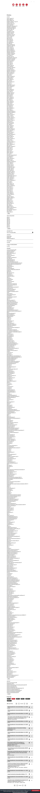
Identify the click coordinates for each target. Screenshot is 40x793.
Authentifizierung (10, 307)
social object (9, 661)
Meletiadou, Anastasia (11, 27)
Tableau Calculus (10, 515)
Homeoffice (9, 378)
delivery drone (9, 565)
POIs (7, 444)
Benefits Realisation (10, 315)
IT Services (9, 388)
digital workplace (10, 569)
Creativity (8, 332)
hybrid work (9, 600)
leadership (9, 611)
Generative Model (10, 371)
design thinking (9, 566)
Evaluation (9, 364)
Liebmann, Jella (9, 140)
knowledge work (10, 608)
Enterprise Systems (10, 360)
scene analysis (9, 651)
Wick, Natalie (9, 205)
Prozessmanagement (10, 461)
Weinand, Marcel (10, 203)
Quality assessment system (12, 463)
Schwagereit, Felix (10, 173)
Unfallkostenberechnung (11, 527)
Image (8, 393)
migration (8, 621)
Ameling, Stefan (9, 77)
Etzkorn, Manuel (10, 101)
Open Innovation (10, 441)
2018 (7, 225)
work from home (10, 677)
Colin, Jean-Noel (9, 90)
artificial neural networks (11, 284)
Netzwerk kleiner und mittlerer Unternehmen (15, 430)
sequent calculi (9, 658)
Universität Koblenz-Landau (12, 530)
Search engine (9, 490)
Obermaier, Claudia (10, 59)
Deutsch (31, 2)
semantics (8, 655)
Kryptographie (9, 274)
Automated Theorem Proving (12, 309)
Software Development (11, 503)
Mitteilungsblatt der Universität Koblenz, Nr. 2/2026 (18, 706)
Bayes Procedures (10, 314)
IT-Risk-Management (10, 390)
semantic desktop (10, 654)
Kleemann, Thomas (10, 128)
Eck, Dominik (9, 99)
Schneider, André (10, 168)
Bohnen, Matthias (10, 86)
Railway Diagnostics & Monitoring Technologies (15, 469)
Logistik (8, 413)
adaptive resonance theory (11, 550)
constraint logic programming (12, 286)
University (8, 282)
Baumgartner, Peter (10, 34)
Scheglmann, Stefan (10, 45)
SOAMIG (8, 484)
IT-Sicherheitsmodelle (11, 391)
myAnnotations (9, 631)
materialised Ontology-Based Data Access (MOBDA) (16, 614)
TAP (7, 513)
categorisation (9, 561)
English (8, 237)
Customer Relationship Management (13, 264)
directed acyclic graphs (11, 570)
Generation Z (9, 370)
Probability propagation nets (12, 456)
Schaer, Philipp (9, 162)
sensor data (9, 657)
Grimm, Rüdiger (9, 20)
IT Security (9, 387)
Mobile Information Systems (12, 422)
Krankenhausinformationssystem (13, 410)
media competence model (11, 617)
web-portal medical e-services (12, 675)
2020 (7, 223)
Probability (9, 455)
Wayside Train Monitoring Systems (13, 538)
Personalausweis (10, 446)
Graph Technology (10, 373)
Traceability (9, 523)
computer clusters (10, 255)
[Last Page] (27, 703)
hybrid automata (10, 598)
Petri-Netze (9, 258)
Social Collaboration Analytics (12, 499)
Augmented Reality (10, 260)
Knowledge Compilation (11, 257)
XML (7, 546)
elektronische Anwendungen (12, 578)
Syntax (8, 511)
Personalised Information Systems (13, 447)
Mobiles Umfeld (9, 423)
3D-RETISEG (9, 297)
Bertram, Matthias (10, 50)
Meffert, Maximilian (10, 144)
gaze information (10, 593)
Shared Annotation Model (11, 496)
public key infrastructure (11, 642)
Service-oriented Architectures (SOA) (13, 495)
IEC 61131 (8, 383)
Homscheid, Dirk (10, 122)
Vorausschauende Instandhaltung (13, 536)
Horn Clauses (9, 379)
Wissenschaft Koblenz (11, 253)
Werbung (8, 543)
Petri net (8, 449)
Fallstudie (8, 271)
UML (7, 525)
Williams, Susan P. (10, 71)
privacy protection (10, 290)
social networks (9, 660)
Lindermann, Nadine (10, 141)
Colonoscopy (9, 326)
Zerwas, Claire (9, 211)
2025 (7, 218)
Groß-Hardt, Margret (10, 111)
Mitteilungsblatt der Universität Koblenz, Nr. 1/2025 (18, 739)
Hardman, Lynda (10, 116)
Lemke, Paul (9, 139)
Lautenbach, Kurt (10, 31)
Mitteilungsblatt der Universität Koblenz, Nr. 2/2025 (18, 732)
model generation (10, 629)
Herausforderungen (10, 377)
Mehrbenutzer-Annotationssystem (13, 418)
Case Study (9, 321)
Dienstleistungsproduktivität (12, 343)
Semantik (8, 493)
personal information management (13, 634)
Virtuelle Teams (9, 531)
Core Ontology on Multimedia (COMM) (13, 331)
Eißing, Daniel (9, 39)
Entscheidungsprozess (11, 363)
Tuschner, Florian (10, 194)
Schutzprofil (9, 489)
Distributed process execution (12, 348)
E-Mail (8, 351)
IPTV (7, 385)
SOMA (8, 485)
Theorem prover (10, 519)
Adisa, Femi (9, 75)
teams (8, 666)
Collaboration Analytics (11, 324)
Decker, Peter (9, 91)
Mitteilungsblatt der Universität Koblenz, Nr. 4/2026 (18, 713)
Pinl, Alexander (9, 156)
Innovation (9, 394)
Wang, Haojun (9, 202)
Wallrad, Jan (9, 199)
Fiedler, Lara (9, 103)
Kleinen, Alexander (10, 129)
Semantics (8, 492)
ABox (8, 299)
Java (7, 400)
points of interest (10, 637)
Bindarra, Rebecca (10, 81)
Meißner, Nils (9, 147)
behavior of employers (11, 555)
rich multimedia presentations (12, 648)
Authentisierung (10, 308)
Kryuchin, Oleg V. (10, 29)
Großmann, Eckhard (10, 53)
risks (7, 649)
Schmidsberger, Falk (10, 167)
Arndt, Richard (9, 78)
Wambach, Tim (9, 200)
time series (9, 668)
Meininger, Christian (10, 146)
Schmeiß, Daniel (9, 165)
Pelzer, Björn (9, 62)
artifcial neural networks (11, 283)
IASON (8, 382)
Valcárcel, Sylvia (9, 196)
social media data (10, 659)
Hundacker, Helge (10, 54)
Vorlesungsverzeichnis (11, 249)
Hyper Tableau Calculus (11, 381)
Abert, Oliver (9, 74)
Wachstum (9, 537)
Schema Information (10, 488)
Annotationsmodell (10, 305)
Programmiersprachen (11, 458)
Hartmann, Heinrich (10, 117)
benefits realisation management (13, 558)
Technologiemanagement (11, 518)
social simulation (10, 663)
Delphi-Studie (9, 339)
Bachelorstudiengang (10, 313)
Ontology (8, 278)
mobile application (10, 623)
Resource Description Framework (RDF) (14, 477)
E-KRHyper (9, 267)
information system (10, 606)
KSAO (8, 403)
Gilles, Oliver (9, 109)
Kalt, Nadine (9, 124)
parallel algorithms (10, 259)
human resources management (12, 597)
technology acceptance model (12, 667)
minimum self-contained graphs (12, 622)
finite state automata (10, 590)
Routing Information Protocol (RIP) (13, 481)
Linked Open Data (10, 276)
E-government (9, 352)
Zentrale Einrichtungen (11, 682)
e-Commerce (9, 573)
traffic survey (9, 670)
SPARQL (8, 487)
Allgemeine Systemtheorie (11, 303)
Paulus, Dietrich (9, 60)
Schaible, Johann (10, 65)
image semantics (10, 605)
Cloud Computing (10, 323)
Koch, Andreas (9, 133)
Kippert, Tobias (9, 126)
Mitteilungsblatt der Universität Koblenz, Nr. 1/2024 (18, 770)
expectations (9, 588)
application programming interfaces (13, 551)
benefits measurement (11, 557)
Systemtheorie (9, 512)
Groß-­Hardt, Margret (10, 112)
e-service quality (10, 576)
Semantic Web (9, 279)
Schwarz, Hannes (10, 174)
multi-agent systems (10, 630)
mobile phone (9, 288)
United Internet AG (10, 529)
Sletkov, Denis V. (10, 183)
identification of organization (12, 602)
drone (8, 572)
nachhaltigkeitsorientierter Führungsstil (14, 632)
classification (9, 285)
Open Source (9, 442)
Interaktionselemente (11, 397)
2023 (7, 220)
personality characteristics (11, 635)
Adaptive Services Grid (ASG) (12, 302)
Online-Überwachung (10, 436)
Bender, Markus (9, 79)
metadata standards (10, 619)
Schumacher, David (10, 171)
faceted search (9, 589)
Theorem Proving (10, 281)
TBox (8, 514)
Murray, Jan (9, 150)
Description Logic (10, 340)
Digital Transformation (11, 344)
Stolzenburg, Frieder (10, 67)
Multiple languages (10, 238)
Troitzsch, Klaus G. (10, 23)
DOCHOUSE (9, 265)
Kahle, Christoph (10, 123)
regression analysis (10, 644)
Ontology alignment (10, 438)
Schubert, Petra (9, 33)
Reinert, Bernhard (10, 158)
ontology (8, 256)
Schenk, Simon (9, 163)
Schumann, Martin (10, 172)
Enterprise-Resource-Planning (12, 362)
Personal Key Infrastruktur (11, 445)
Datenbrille (9, 337)
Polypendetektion (10, 452)
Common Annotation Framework (12, 327)
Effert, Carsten (9, 100)
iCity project (9, 601)
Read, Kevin (9, 38)
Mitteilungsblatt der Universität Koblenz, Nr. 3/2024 (18, 757)
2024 (7, 219)
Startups (8, 506)
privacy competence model (11, 641)
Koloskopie (9, 408)
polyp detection (9, 639)
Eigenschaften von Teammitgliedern (13, 355)
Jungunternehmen (10, 401)
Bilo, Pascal (9, 80)
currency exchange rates (11, 564)
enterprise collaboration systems (13, 579)
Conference (9, 328)
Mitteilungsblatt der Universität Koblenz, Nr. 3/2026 (18, 710)
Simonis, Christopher (10, 180)
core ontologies (9, 563)
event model (9, 585)
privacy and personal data (11, 640)
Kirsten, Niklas (9, 127)
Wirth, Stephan (9, 208)
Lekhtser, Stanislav (10, 138)
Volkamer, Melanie (10, 197)
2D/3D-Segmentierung (11, 294)
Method (8, 419)
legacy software (9, 612)
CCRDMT (8, 317)
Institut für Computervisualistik (12, 689)
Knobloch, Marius (10, 132)
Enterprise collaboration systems (13, 361)
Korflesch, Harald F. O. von (11, 21)
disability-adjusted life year (12, 571)
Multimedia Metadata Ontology (12, 428)
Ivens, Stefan (9, 55)
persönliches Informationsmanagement (14, 636)
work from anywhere (10, 676)
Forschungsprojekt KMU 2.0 (12, 368)
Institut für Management (11, 687)
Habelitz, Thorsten (10, 114)
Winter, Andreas (10, 47)
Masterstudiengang (10, 417)
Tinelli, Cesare (9, 191)
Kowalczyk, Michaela (10, 134)
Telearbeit (8, 280)
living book (9, 613)
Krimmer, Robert (10, 136)
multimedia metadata (11, 289)
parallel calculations (10, 633)
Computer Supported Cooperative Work (14, 262)
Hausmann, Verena (10, 120)
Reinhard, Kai (9, 159)
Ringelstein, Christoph (11, 161)
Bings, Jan (8, 82)
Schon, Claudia (9, 66)
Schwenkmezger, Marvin (11, 175)
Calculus (8, 319)
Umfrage (8, 526)
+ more (9, 228)
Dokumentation (9, 349)
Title (17, 698)
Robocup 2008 (9, 479)
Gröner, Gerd (9, 113)
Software (8, 502)
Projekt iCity (9, 459)
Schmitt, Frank (9, 46)
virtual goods (9, 672)
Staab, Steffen (9, 19)
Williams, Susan (9, 206)
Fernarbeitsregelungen (11, 366)
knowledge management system (12, 607)
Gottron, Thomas (10, 35)
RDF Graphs (9, 465)
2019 (7, 224)
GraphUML (9, 374)
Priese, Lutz (9, 36)
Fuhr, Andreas (9, 106)
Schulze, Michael (10, 170)
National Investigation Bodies (12, 429)
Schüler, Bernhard (10, 177)
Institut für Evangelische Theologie (13, 691)
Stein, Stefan (9, 186)
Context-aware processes (11, 329)
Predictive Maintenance (11, 454)
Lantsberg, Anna (10, 56)
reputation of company (11, 647)
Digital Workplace (10, 346)
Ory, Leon (8, 153)
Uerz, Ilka (8, 195)
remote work (9, 646)
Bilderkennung (9, 316)
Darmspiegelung (10, 336)
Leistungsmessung (10, 411)
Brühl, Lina (9, 88)
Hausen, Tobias (9, 118)
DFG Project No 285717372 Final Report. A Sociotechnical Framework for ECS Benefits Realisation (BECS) (16, 743)
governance (9, 594)
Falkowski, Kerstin (10, 52)
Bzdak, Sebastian (10, 89)
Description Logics (10, 341)
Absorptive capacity (10, 300)
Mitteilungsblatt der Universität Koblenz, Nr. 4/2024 (18, 760)
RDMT (8, 467)
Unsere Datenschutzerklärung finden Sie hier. (20, 792)
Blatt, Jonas (9, 83)
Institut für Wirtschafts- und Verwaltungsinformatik (16, 684)
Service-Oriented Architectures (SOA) (13, 494)
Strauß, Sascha (9, 187)
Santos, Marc (9, 64)
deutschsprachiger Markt (11, 567)
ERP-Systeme (9, 354)
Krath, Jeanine (9, 135)
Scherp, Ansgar (9, 18)
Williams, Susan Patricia (11, 207)
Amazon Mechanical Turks (11, 304)
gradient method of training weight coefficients (15, 595)
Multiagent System (10, 426)
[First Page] (16, 703)
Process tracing (9, 457)
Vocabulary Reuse (10, 535)
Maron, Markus (9, 24)
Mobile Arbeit (9, 421)
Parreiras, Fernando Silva (11, 155)
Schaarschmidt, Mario (11, 28)
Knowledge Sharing (10, 407)
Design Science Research (11, 342)
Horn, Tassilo (9, 41)
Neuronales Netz (10, 431)
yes (7, 242)
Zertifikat (8, 548)
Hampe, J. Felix (9, 115)
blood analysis (9, 559)
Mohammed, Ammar (10, 58)
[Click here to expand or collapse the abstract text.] (31, 707)
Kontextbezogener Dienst (11, 409)
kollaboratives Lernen (11, 609)
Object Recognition (10, 434)
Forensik (8, 367)
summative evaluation (11, 664)
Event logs (8, 365)
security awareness (10, 652)
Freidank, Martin (10, 104)
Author (27, 698)
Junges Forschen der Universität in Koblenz (16, 774)
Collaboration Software (11, 325)
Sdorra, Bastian (9, 179)
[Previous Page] (19, 703)
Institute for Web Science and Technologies (14, 688)
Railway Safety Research (11, 473)
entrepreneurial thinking (11, 582)
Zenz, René (9, 210)
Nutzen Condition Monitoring (12, 432)
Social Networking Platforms (12, 500)
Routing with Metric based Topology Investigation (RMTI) (17, 483)
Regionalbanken (10, 476)
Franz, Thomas (9, 40)
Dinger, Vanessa (9, 97)
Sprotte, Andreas (10, 184)
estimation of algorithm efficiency (13, 584)
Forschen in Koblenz (10, 250)
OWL (7, 277)
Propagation (9, 460)
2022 (7, 221)
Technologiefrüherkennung (12, 517)
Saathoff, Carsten (10, 32)
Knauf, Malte (9, 130)
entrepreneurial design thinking (12, 581)
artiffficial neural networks (11, 552)
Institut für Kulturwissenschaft (12, 692)
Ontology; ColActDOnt (11, 440)
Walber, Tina (9, 198)
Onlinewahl (9, 437)
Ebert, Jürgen (9, 30)
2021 (7, 222)
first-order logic (9, 592)
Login (34, 2)
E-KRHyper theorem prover (11, 350)
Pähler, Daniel (9, 63)
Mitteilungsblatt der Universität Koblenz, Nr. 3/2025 (18, 735)
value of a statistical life (11, 671)
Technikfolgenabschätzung (11, 516)
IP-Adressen (9, 384)
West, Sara (9, 204)
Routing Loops (9, 482)
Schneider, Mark (10, 169)
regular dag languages (11, 645)
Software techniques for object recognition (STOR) (16, 504)
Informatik (9, 273)
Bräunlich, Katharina (10, 51)
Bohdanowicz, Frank (10, 85)
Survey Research (10, 510)
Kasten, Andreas (10, 125)
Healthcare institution (11, 375)
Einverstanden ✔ (35, 790)
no (7, 246)
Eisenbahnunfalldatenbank (11, 358)
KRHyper (8, 402)
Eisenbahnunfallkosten (11, 359)
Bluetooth (8, 254)
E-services (8, 353)
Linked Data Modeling (11, 412)
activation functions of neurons (12, 549)
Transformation (9, 524)
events (8, 587)
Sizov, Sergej (9, 182)
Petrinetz (8, 450)
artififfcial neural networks (11, 553)
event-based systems (10, 586)
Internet (8, 398)
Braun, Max (9, 87)
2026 (7, 217)
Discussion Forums (10, 347)
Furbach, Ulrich (9, 22)
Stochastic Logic (10, 507)
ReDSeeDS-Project (10, 475)
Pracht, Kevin (9, 157)
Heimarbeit (9, 376)
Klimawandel (9, 406)
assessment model (10, 554)
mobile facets (9, 625)
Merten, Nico (9, 148)
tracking (8, 669)
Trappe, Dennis (9, 192)
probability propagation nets (12, 291)
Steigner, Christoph (10, 185)
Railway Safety (9, 472)
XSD (7, 547)
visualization (9, 674)
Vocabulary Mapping (10, 534)
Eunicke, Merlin (9, 102)
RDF (7, 464)
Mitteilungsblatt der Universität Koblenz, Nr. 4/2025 (18, 721)
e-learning (8, 574)
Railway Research (10, 470)
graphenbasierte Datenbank (12, 596)
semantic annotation (10, 653)
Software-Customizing (11, 505)
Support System (10, 508)
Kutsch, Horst (9, 137)
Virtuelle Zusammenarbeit (11, 532)
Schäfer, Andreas (10, 176)
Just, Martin (9, 43)
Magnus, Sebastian (10, 44)
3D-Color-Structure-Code (11, 296)
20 (31, 703)
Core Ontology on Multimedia (12, 330)
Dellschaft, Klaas (10, 93)
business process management (12, 560)
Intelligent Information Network (12, 396)
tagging (8, 665)
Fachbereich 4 (9, 683)
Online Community (10, 435)
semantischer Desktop (11, 656)
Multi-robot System (10, 425)
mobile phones (9, 628)
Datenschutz (9, 338)
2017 (7, 227)
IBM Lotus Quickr (10, 272)
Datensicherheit (9, 266)
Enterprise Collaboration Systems (13, 269)
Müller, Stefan (9, 152)
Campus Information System (12, 261)
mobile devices (9, 624)
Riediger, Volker (9, 160)
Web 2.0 (8, 539)
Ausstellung (9, 306)
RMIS (8, 468)
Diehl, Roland (9, 95)
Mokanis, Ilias (9, 149)
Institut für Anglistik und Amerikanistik (14, 690)
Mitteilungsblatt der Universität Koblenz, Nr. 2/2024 (18, 776)
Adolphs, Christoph (10, 76)
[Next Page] (24, 703)
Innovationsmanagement (11, 395)
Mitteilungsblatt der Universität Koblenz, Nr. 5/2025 (18, 724)
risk (7, 292)
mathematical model (10, 616)
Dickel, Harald (9, 94)
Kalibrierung (9, 405)
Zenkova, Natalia (10, 48)
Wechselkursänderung (11, 542)
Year (8, 698)
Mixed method (9, 420)
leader (8, 610)
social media (9, 293)
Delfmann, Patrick (10, 92)
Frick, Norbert (9, 105)
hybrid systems (9, 599)
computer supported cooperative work (14, 562)
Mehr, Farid (9, 145)
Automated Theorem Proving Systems (13, 311)
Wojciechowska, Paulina (11, 209)
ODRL (8, 433)
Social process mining (11, 501)
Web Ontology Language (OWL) (12, 540)
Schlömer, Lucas (10, 164)
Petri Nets (8, 448)
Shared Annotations (10, 497)
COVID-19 (8, 318)
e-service (8, 575)
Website (8, 541)
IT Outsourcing (9, 386)
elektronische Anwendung (11, 577)
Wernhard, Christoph (10, 70)
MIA (7, 414)
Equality (8, 270)
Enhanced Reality (10, 268)
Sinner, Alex (9, 181)
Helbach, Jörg (9, 121)
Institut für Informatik (11, 685)
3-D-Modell (9, 295)
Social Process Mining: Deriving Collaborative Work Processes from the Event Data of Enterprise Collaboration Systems (18, 765)
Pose (8, 453)
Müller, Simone (9, 151)
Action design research (11, 301)
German (8, 236)
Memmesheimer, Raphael (11, 57)
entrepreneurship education (12, 583)
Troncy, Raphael (10, 193)
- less (9, 213)
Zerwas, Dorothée (10, 73)
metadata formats (10, 618)
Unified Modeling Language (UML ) (13, 528)
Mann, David (9, 142)
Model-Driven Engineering (11, 424)
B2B (7, 312)
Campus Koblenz (10, 320)
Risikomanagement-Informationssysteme (14, 478)
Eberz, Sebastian (10, 98)
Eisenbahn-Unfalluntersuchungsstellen (14, 356)
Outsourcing (9, 443)
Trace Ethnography (10, 522)
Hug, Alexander (9, 42)
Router (8, 480)
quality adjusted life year (11, 643)
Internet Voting (9, 399)
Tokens (8, 520)
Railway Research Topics (11, 471)
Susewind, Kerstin (10, 69)
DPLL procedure (10, 335)
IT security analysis (10, 389)
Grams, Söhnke (9, 110)
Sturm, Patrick (9, 188)
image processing (10, 604)
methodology (9, 620)
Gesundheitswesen (10, 372)
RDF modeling (9, 466)
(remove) (30, 232)
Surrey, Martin (9, 68)
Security (8, 491)
